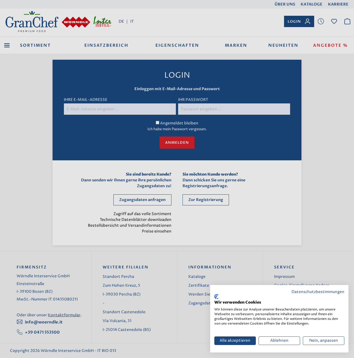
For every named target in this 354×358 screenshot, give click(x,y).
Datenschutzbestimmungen (317, 291)
